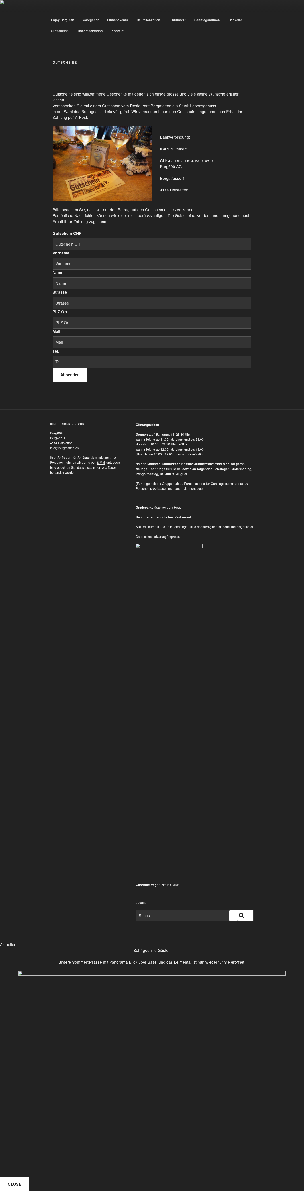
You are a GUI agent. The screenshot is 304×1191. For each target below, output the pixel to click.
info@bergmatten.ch (64, 448)
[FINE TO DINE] (169, 547)
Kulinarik (179, 20)
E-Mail (101, 462)
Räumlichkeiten (148, 20)
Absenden (70, 374)
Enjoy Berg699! (62, 20)
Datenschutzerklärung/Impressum (159, 536)
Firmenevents (117, 20)
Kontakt (117, 30)
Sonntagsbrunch (207, 20)
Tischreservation (90, 30)
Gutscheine (60, 30)
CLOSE (14, 1184)
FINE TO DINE (169, 884)
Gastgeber (91, 20)
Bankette (235, 20)
